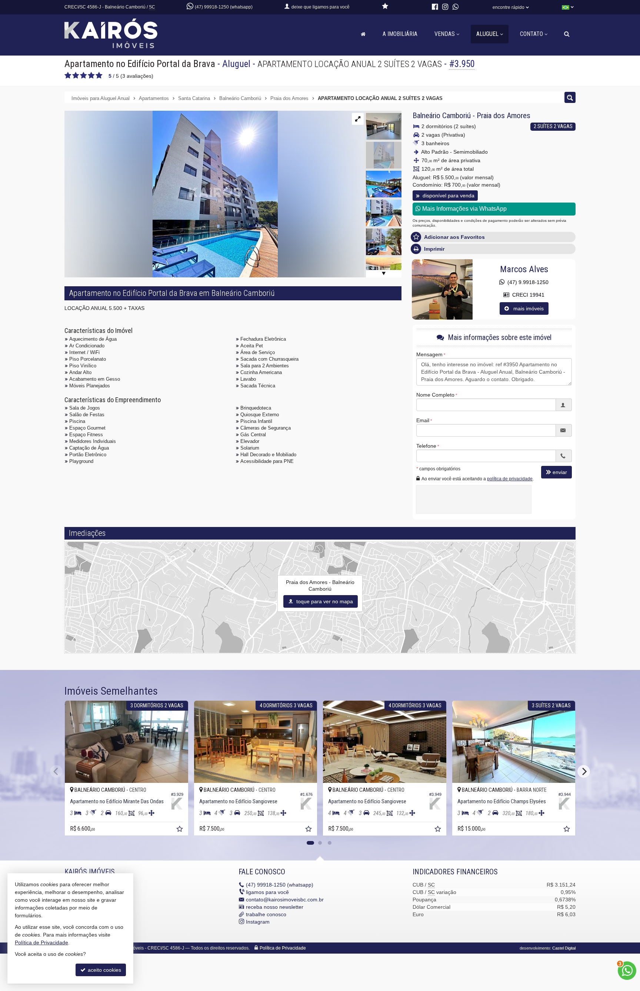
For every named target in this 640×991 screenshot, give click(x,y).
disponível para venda (447, 195)
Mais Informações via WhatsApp (464, 209)
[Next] (583, 771)
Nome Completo (435, 395)
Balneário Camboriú (442, 115)
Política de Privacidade (283, 948)
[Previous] (56, 771)
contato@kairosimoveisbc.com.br (285, 899)
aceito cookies (103, 970)
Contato (531, 33)
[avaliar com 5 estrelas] (99, 75)
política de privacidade (510, 478)
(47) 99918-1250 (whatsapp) (224, 7)
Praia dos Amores (503, 115)
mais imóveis (526, 308)
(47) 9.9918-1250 (526, 282)
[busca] (567, 34)
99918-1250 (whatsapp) (279, 885)
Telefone (426, 446)
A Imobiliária (400, 33)
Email (422, 420)
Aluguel (487, 33)
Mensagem (429, 354)
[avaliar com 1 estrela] (67, 75)
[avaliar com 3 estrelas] (83, 75)
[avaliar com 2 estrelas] (75, 75)
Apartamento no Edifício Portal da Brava (139, 64)
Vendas (444, 33)
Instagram (258, 922)
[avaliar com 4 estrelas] (91, 75)
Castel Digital (564, 948)
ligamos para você (267, 892)
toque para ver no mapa (324, 601)
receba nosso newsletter (274, 907)
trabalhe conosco (266, 914)
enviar (560, 472)
